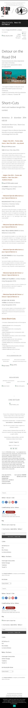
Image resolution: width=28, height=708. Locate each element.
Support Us (16, 442)
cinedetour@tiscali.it (18, 422)
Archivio (13, 452)
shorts (6, 468)
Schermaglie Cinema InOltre (8, 560)
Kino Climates (5, 550)
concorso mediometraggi (13, 458)
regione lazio (8, 467)
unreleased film (11, 468)
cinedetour (20, 29)
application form (22, 452)
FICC (3, 547)
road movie (14, 467)
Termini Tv (4, 567)
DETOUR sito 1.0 (5, 545)
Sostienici (11, 442)
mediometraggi (5, 465)
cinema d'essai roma (22, 453)
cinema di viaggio (5, 455)
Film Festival (13, 462)
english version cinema (15, 461)
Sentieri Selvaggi (6, 562)
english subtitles (7, 461)
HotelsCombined (8, 573)
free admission (19, 462)
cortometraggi (21, 458)
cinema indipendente (13, 455)
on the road (19, 465)
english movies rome (11, 459)
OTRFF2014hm (8, 452)
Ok (14, 705)
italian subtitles (12, 464)
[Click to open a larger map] (8, 524)
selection (18, 467)
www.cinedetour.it (9, 422)
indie (23, 462)
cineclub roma (14, 453)
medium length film (12, 465)
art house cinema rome (6, 453)
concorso (14, 456)
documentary (4, 459)
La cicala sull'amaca (6, 552)
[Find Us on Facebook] (14, 1)
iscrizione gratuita (5, 464)
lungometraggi (19, 464)
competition (10, 456)
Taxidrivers (4, 565)
